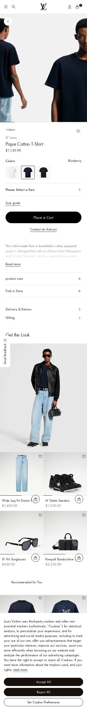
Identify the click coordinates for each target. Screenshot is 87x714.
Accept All (43, 682)
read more (20, 669)
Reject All (43, 692)
